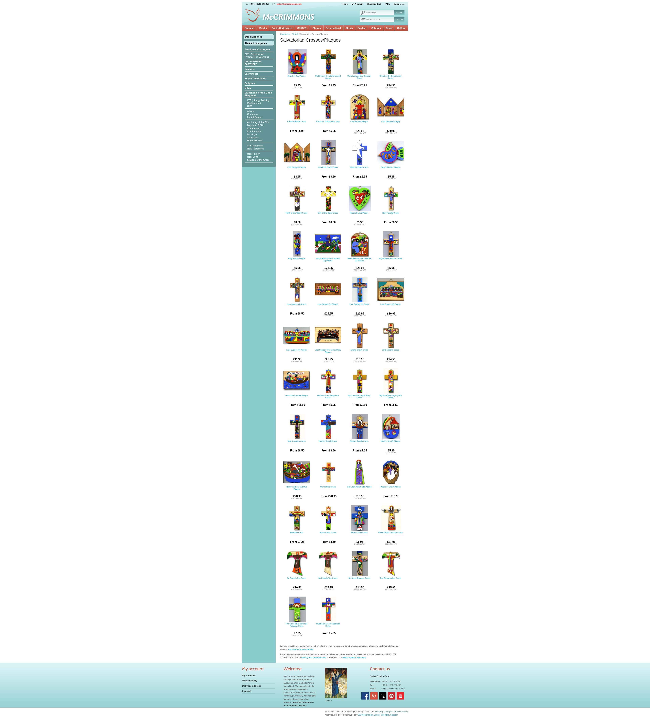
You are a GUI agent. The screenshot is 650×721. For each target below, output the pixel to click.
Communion (253, 128)
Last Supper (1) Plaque (328, 310)
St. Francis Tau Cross (296, 584)
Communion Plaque (359, 127)
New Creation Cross (297, 446)
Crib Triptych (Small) (296, 173)
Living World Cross (390, 355)
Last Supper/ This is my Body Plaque (328, 355)
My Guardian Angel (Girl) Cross (391, 400)
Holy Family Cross (390, 218)
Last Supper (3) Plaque (296, 355)
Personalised (333, 28)
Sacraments (251, 73)
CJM (249, 106)
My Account (357, 4)
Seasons (250, 69)
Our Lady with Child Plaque (359, 492)
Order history (249, 680)
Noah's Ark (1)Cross (328, 446)
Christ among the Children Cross (359, 81)
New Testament (255, 148)
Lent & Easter (254, 117)
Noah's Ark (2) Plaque (390, 447)
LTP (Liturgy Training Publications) (258, 101)
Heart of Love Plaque (359, 218)
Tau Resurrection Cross (390, 584)
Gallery (401, 28)
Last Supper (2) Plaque (390, 310)
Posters (362, 28)
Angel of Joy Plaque (297, 81)
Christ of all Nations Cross (328, 126)
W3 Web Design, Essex (369, 715)
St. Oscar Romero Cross (359, 584)
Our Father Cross (328, 492)
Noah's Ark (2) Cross (359, 446)
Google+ (394, 715)
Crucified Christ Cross (328, 172)
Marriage (252, 134)
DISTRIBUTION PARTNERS (253, 63)
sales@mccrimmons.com (289, 4)
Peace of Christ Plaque (391, 492)
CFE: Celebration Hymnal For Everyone (257, 55)
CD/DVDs (302, 28)
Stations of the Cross (258, 159)
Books (263, 28)
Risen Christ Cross (328, 537)
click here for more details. (301, 649)
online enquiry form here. (354, 657)
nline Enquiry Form (380, 676)
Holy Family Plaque (296, 264)
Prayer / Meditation (255, 78)
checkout (399, 19)
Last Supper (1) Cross (296, 309)
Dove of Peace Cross (359, 172)
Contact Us (399, 4)
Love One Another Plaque (296, 400)
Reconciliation (254, 140)
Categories (285, 34)
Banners (249, 28)
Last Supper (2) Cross (359, 310)
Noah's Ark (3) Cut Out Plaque (296, 492)
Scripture (250, 83)
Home (345, 4)
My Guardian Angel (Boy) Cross (359, 400)
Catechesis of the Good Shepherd (258, 94)
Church (316, 28)
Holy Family (253, 153)
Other (389, 28)
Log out (246, 691)
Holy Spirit (252, 156)
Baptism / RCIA (255, 125)
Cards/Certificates (282, 28)
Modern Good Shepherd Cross (328, 400)
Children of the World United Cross (328, 81)
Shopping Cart (374, 4)
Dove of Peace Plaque (390, 173)
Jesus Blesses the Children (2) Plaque (359, 264)
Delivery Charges (383, 712)
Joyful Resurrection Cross (390, 264)
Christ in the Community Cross (391, 81)
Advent (251, 111)
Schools (376, 28)
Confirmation (254, 131)
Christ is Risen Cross (296, 126)
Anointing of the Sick (258, 122)
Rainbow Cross (297, 537)
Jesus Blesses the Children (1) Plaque (328, 264)
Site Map (385, 715)
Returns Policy (401, 712)
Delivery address (251, 685)
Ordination (252, 137)
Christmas (252, 114)
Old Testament (255, 145)
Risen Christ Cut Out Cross (390, 538)
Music (349, 28)
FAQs (387, 4)
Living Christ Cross (359, 355)
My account (249, 675)
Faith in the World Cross (296, 218)
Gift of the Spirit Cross (328, 218)
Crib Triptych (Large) (390, 127)
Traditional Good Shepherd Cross (328, 629)
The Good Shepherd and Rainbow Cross (297, 629)
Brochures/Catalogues (257, 49)
